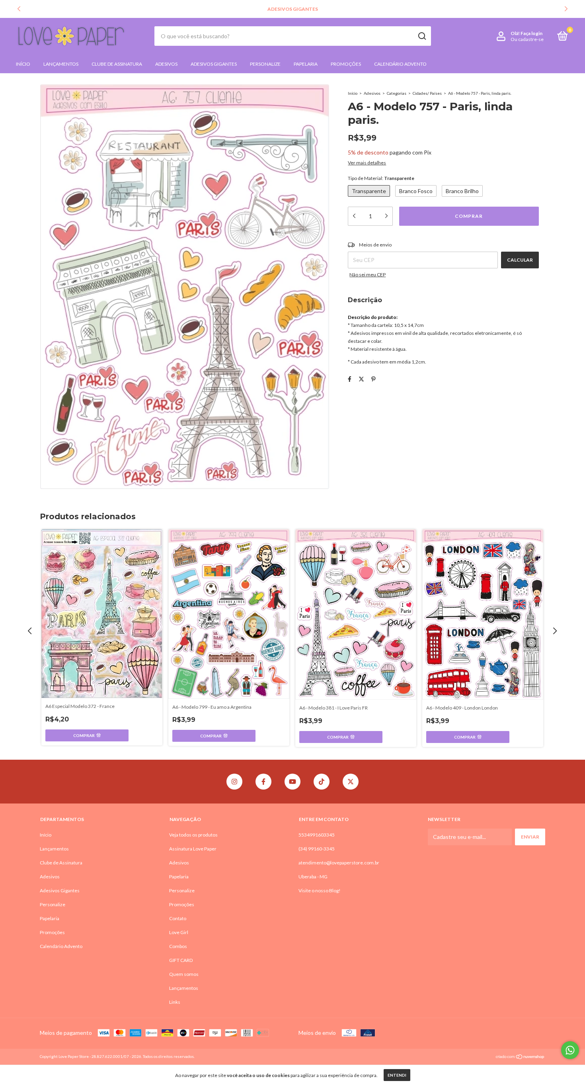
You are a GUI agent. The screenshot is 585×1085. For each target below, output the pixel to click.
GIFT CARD (181, 960)
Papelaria (306, 64)
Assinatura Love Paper (192, 849)
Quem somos (184, 974)
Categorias (396, 93)
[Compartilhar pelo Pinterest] (373, 378)
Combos (178, 946)
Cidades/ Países (427, 93)
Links (174, 1002)
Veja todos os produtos (193, 835)
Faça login (531, 33)
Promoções (346, 64)
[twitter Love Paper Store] (351, 782)
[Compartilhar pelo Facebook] (349, 378)
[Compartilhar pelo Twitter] (361, 378)
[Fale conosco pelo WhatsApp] (570, 1050)
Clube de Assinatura (117, 64)
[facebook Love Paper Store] (263, 782)
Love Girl (178, 932)
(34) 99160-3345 (316, 849)
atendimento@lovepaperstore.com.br (338, 863)
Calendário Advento (400, 64)
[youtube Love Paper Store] (292, 782)
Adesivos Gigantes (214, 64)
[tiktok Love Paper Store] (322, 782)
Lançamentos (60, 64)
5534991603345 (316, 835)
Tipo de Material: (381, 178)
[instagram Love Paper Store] (234, 782)
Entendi (397, 1075)
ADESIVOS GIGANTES (292, 9)
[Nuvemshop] (520, 1057)
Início (23, 64)
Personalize (265, 64)
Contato (177, 918)
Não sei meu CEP (367, 275)
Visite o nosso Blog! (319, 890)
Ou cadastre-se (527, 39)
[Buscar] (421, 36)
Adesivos (166, 64)
